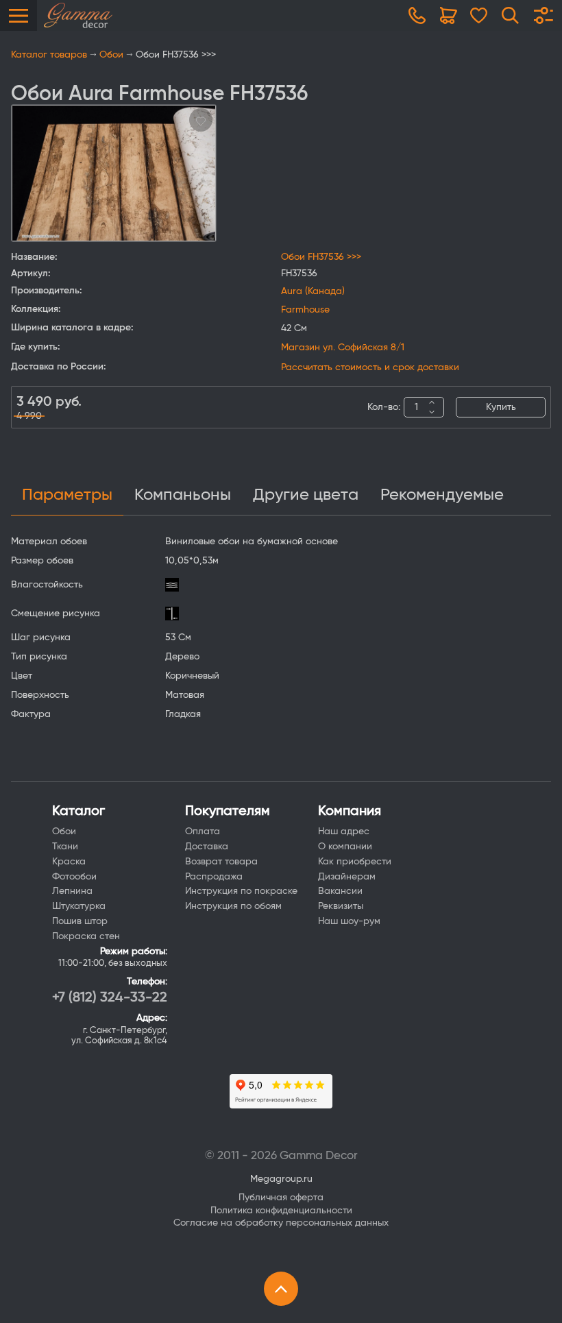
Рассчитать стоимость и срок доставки (370, 367)
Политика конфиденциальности (281, 1210)
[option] (114, 173)
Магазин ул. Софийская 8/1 (342, 347)
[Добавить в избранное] (200, 120)
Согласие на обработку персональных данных (281, 1223)
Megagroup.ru (281, 1179)
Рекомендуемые (442, 495)
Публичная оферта (281, 1197)
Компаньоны (182, 495)
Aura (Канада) (313, 291)
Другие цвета (305, 495)
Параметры (67, 495)
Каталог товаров (49, 55)
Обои (111, 55)
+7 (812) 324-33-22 (109, 997)
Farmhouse (305, 310)
